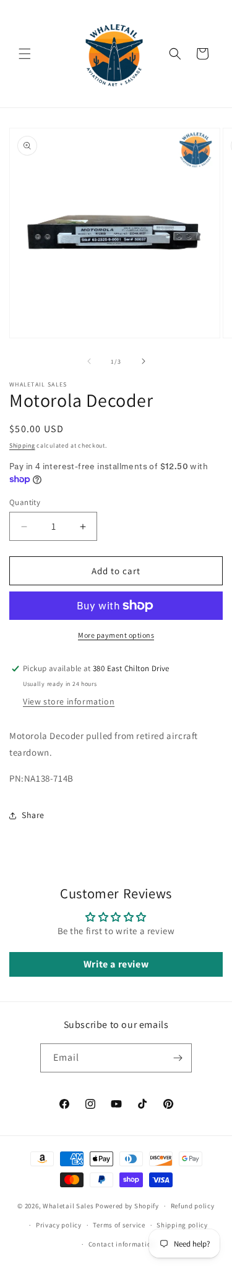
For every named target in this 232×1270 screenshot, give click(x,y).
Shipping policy (182, 1225)
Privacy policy (59, 1225)
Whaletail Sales (68, 1205)
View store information (68, 701)
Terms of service (119, 1225)
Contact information (121, 1244)
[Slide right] (143, 361)
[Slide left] (89, 361)
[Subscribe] (177, 1057)
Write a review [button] (116, 964)
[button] (24, 53)
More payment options (116, 635)
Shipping (22, 445)
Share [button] (33, 815)
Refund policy (193, 1205)
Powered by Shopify (127, 1205)
